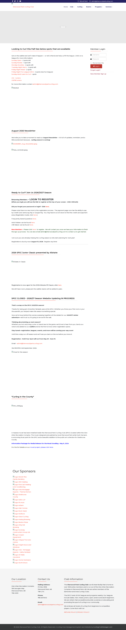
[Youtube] (20, 1)
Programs (98, 7)
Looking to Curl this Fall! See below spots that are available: (41, 49)
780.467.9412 (84, 1)
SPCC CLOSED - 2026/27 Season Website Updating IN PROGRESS (43, 298)
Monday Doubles (18, 65)
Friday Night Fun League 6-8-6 (23, 72)
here (47, 206)
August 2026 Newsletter (23, 131)
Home (66, 7)
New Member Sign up (98, 74)
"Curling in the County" (23, 397)
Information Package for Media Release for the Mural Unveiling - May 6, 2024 (40, 443)
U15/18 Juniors (17, 80)
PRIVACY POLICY (83, 612)
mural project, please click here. (41, 447)
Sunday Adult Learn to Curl (21, 74)
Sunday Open (16, 60)
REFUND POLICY (70, 612)
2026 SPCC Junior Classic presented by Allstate (34, 253)
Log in (97, 66)
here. (31, 225)
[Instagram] (17, 1)
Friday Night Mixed (18, 69)
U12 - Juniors (16, 78)
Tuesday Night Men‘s (19, 67)
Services (109, 7)
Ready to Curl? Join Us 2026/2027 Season (31, 192)
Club (71, 7)
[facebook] (12, 1)
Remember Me (98, 63)
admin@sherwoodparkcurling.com (102, 1)
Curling (79, 7)
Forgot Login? (95, 70)
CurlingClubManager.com (102, 627)
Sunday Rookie (17, 63)
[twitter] (15, 1)
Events (88, 7)
